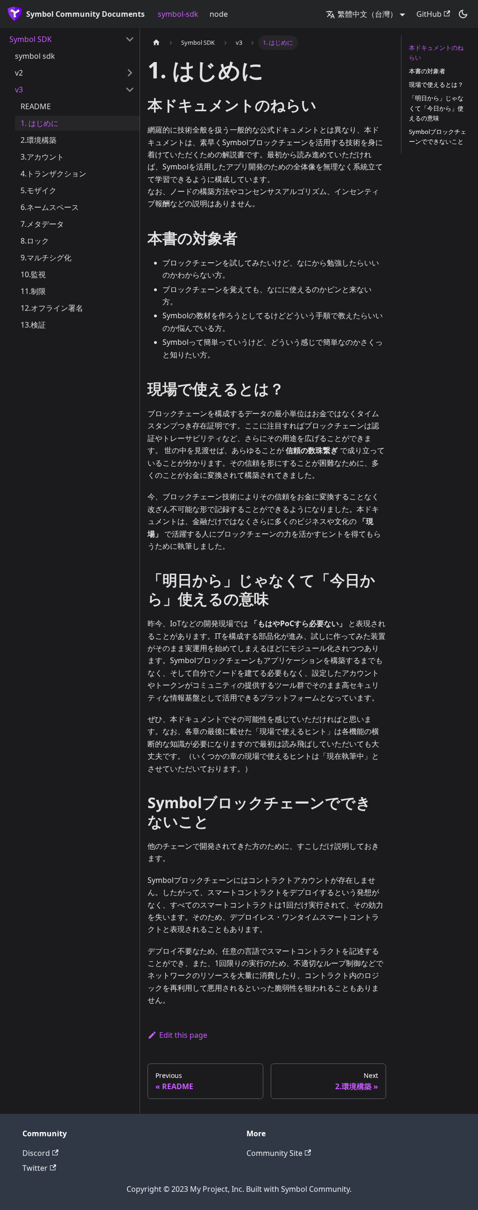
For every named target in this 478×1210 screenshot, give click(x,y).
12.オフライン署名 (52, 308)
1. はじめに (39, 123)
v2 (19, 73)
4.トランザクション (53, 173)
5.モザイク (38, 190)
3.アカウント (42, 157)
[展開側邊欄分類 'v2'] (130, 72)
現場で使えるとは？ (436, 84)
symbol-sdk (178, 14)
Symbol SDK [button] (30, 39)
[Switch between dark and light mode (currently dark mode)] (463, 14)
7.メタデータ (42, 224)
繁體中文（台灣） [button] (367, 14)
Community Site (274, 1153)
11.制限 (33, 291)
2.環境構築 (38, 140)
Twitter (35, 1168)
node (219, 14)
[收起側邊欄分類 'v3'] (130, 89)
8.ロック (35, 241)
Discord (36, 1153)
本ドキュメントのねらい (436, 52)
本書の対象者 (427, 71)
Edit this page (183, 1035)
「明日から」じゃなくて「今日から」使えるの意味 (436, 108)
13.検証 (33, 325)
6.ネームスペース (50, 207)
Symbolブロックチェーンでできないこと (437, 136)
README (36, 106)
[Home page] (156, 42)
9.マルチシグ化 (46, 257)
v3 (19, 89)
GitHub (429, 14)
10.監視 (33, 274)
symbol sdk (35, 56)
